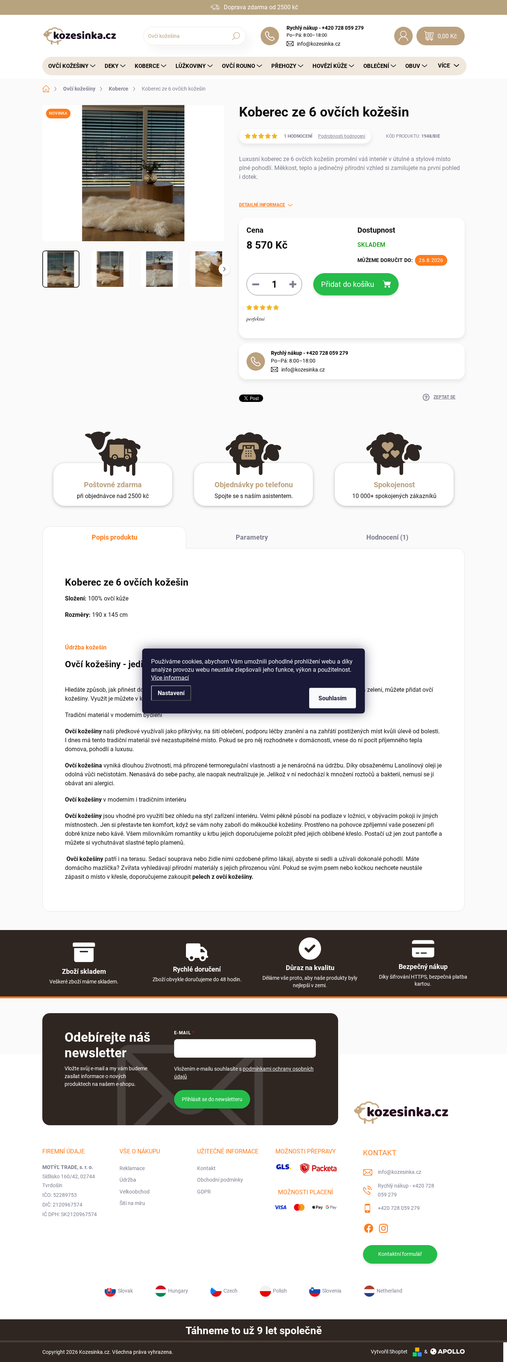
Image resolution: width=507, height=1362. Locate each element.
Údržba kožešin (86, 647)
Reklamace (132, 1168)
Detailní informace (262, 204)
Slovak (125, 1290)
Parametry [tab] (252, 537)
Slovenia (331, 1290)
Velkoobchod (135, 1192)
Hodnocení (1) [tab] (387, 537)
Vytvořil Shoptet (389, 1352)
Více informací (170, 677)
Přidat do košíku (347, 284)
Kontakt (206, 1168)
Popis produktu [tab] (114, 537)
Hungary (178, 1290)
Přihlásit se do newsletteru (212, 1099)
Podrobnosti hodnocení (341, 136)
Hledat (235, 36)
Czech (230, 1290)
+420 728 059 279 (399, 1208)
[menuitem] (69, 66)
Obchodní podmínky (220, 1180)
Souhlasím (332, 698)
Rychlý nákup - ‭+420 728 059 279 (309, 353)
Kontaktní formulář (400, 1254)
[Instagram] (383, 1226)
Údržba (128, 1180)
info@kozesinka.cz (318, 44)
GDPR (204, 1192)
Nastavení (171, 693)
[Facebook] (368, 1226)
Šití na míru (132, 1203)
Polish (280, 1290)
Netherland (389, 1290)
